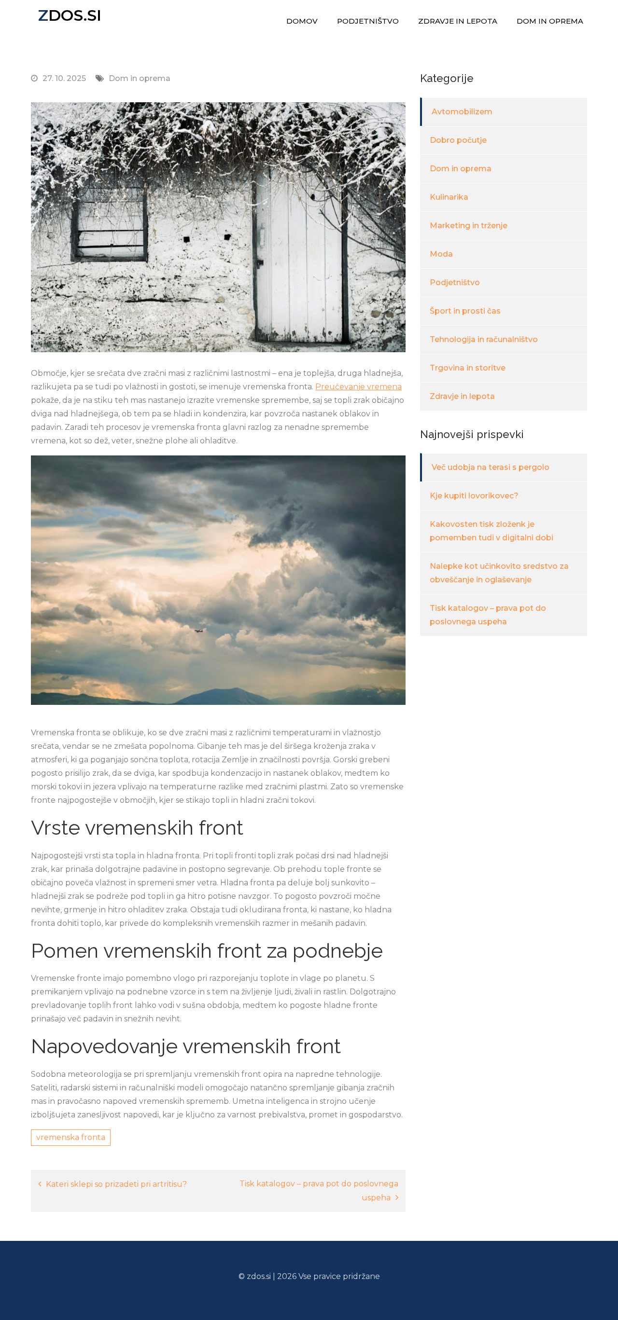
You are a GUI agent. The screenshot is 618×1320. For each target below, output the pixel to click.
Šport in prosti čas (465, 311)
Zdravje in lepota (457, 21)
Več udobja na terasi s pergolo (490, 467)
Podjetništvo (368, 21)
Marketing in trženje (468, 225)
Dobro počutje (458, 140)
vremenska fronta (70, 1137)
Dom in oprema (550, 21)
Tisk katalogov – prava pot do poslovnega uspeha (318, 1190)
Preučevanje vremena (358, 386)
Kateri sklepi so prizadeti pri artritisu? (116, 1184)
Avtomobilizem (462, 111)
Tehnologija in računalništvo (484, 339)
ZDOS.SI (69, 15)
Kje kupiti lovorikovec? (474, 495)
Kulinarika (449, 197)
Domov (302, 21)
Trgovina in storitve (468, 367)
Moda (441, 254)
